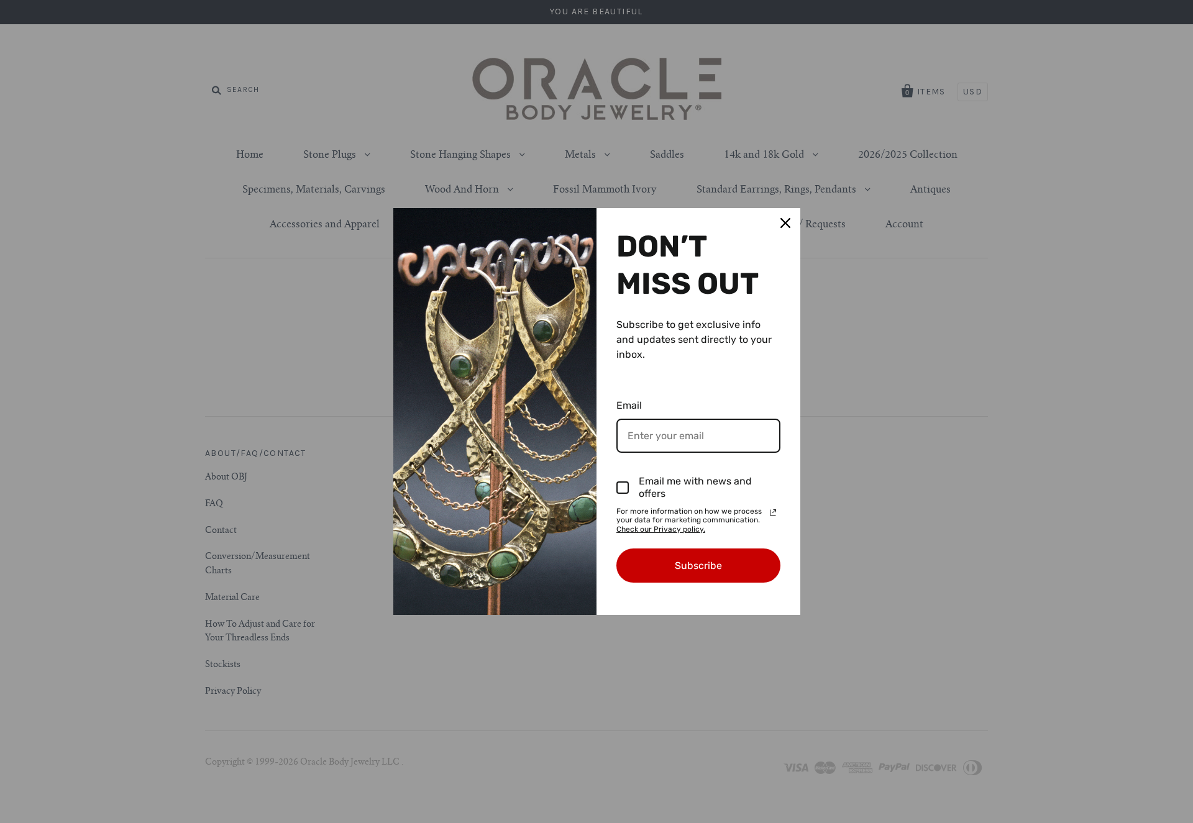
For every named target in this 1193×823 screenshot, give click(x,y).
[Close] (785, 223)
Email (629, 405)
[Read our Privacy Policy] (773, 512)
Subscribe (698, 565)
